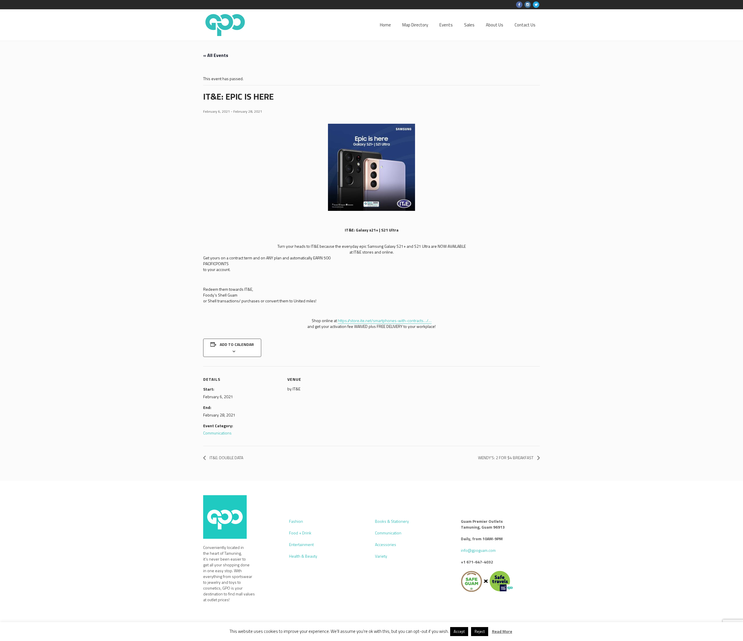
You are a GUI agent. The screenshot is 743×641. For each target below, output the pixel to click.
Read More (502, 631)
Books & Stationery (392, 521)
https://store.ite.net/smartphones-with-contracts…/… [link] (385, 320)
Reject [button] (480, 631)
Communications (217, 433)
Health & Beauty (303, 556)
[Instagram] (527, 4)
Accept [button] (459, 631)
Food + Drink (300, 533)
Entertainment (301, 544)
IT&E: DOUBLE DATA (226, 458)
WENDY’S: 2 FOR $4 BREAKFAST (506, 458)
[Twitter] (536, 4)
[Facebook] (519, 4)
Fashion (296, 521)
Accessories (385, 544)
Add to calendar (237, 344)
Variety (381, 556)
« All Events (215, 55)
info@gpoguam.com (478, 550)
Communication (388, 533)
